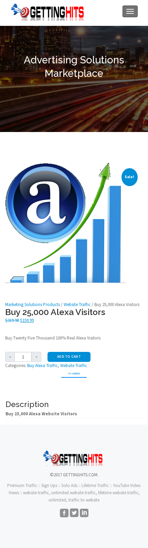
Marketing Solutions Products (32, 304)
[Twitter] (74, 513)
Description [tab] (74, 373)
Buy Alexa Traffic (42, 365)
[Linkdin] (84, 513)
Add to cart (69, 356)
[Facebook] (64, 513)
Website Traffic (77, 304)
